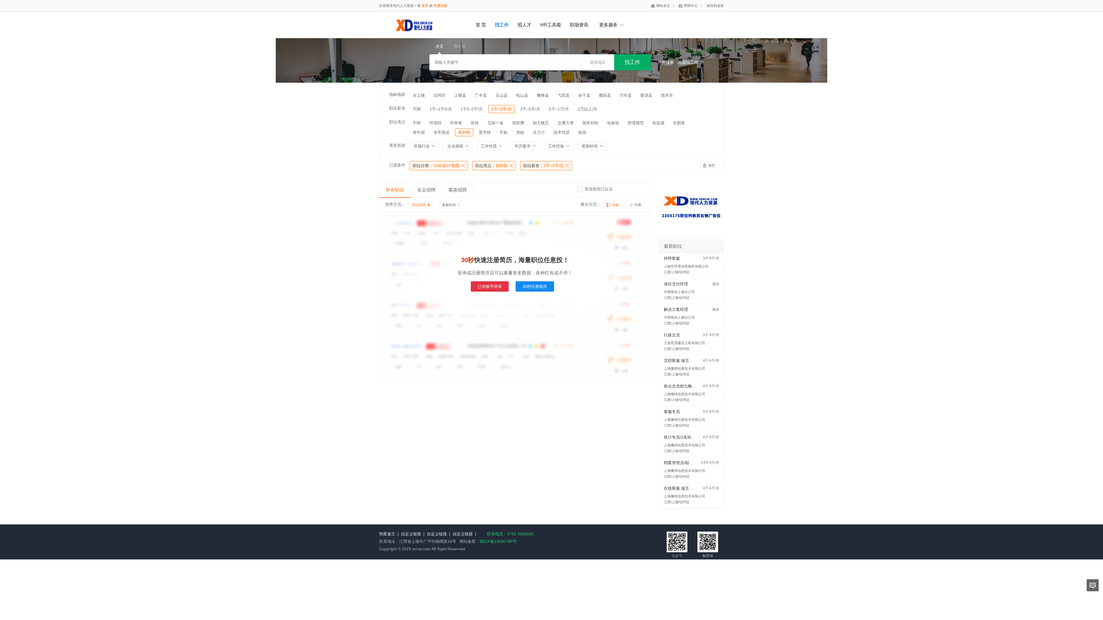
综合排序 (419, 205)
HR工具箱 (550, 24)
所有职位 (395, 189)
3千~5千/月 (530, 109)
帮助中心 (691, 6)
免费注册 (440, 6)
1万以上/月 (587, 109)
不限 (417, 109)
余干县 (584, 95)
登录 (424, 6)
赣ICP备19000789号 (498, 541)
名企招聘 (426, 189)
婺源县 (646, 95)
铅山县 (522, 95)
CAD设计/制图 (436, 165)
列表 (638, 205)
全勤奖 (679, 123)
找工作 (502, 24)
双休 (475, 123)
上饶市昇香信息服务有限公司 (686, 266)
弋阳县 (564, 95)
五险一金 (495, 123)
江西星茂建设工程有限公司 (684, 343)
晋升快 (485, 132)
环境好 (435, 123)
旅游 (582, 132)
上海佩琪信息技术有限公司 (684, 369)
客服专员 (672, 411)
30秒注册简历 (534, 286)
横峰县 (543, 95)
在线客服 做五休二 (680, 488)
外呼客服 (672, 258)
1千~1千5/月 (440, 109)
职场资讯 (579, 24)
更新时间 (449, 205)
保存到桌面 (715, 6)
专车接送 (441, 132)
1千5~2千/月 (471, 109)
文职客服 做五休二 (680, 360)
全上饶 (419, 95)
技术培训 (562, 132)
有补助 (464, 132)
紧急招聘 (457, 189)
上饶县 (460, 95)
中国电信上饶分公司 (679, 292)
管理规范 (636, 123)
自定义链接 (411, 534)
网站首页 (663, 6)
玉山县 (501, 95)
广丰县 (481, 95)
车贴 (504, 132)
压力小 (539, 132)
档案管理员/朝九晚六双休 (686, 462)
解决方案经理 (676, 309)
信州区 (439, 95)
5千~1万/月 (559, 109)
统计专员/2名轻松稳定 (683, 437)
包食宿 (613, 123)
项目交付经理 (676, 284)
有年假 (419, 132)
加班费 (518, 123)
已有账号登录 (490, 286)
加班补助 (590, 123)
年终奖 (456, 123)
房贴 (520, 132)
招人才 (524, 24)
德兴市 (667, 95)
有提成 (658, 123)
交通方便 (566, 123)
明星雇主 (387, 534)
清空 (711, 166)
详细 (615, 205)
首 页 (481, 24)
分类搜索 (666, 62)
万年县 (626, 95)
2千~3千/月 (501, 109)
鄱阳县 (605, 95)
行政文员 (672, 335)
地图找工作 (688, 62)
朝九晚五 (541, 123)
